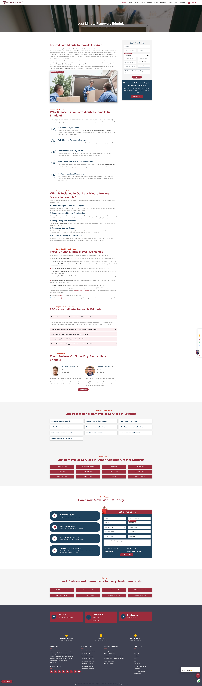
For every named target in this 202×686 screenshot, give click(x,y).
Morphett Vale (62, 467)
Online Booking (109, 663)
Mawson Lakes (88, 471)
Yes (128, 548)
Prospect (62, 471)
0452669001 (96, 620)
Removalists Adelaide (87, 658)
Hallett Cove (114, 471)
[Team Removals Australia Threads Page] (60, 671)
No (133, 548)
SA (87, 27)
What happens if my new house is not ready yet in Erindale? (70, 334)
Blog (175, 2)
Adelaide (114, 467)
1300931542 (60, 295)
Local (138, 551)
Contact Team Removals (81, 290)
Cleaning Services (109, 653)
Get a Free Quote (127, 511)
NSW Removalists (62, 595)
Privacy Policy (138, 673)
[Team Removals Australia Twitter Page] (64, 671)
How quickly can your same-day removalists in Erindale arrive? (71, 317)
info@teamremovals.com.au (67, 298)
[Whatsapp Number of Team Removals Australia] (199, 681)
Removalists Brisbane (87, 661)
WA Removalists (140, 595)
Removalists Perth (86, 653)
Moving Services (109, 651)
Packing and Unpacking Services (114, 658)
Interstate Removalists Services (113, 656)
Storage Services (109, 661)
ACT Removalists (62, 590)
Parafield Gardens (88, 467)
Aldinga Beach (140, 476)
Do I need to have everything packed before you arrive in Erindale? (72, 344)
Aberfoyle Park (62, 476)
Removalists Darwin (87, 663)
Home (124, 2)
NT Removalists (88, 590)
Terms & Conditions (139, 671)
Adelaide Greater (93, 27)
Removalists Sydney (87, 666)
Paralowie (140, 467)
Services (130, 2)
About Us (136, 653)
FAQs (135, 658)
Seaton (114, 476)
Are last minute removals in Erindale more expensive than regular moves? (74, 329)
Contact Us (182, 2)
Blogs (135, 661)
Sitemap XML (138, 668)
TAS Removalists (114, 595)
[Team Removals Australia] (13, 2)
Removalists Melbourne (88, 651)
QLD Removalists (88, 595)
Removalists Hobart (87, 656)
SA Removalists (114, 590)
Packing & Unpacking (160, 2)
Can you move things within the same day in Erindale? (68, 339)
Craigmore (88, 476)
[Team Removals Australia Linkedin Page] (68, 671)
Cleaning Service (140, 2)
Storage (170, 2)
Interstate (149, 2)
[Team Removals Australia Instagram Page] (56, 671)
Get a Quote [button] (6, 681)
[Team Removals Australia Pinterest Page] (72, 671)
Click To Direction (132, 617)
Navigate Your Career (140, 666)
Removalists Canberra (87, 668)
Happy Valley (140, 471)
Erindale (101, 27)
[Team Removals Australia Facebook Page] (52, 671)
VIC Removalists (140, 590)
